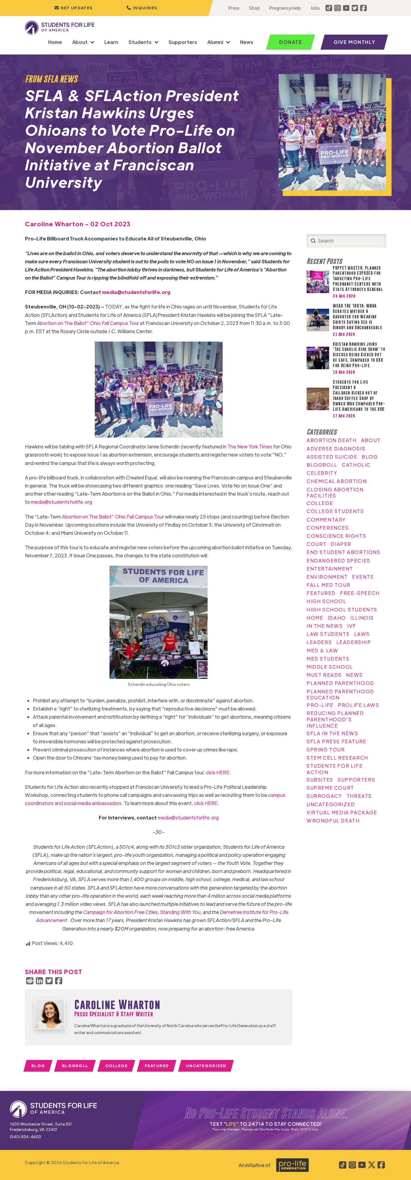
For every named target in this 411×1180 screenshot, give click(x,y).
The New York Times (249, 446)
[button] (142, 8)
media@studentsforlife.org (136, 292)
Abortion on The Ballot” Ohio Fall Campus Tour (88, 323)
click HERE (217, 772)
